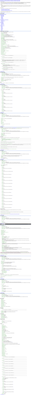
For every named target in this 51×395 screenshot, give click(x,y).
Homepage (2, 26)
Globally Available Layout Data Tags (3, 14)
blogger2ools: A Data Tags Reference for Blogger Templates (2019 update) (10, 0)
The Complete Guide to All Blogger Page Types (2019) (5, 9)
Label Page (2, 27)
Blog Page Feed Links (2, 24)
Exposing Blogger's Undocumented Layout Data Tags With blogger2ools (6, 10)
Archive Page (2, 28)
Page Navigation (2, 23)
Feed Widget (2, 17)
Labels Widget (2, 18)
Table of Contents (2, 223)
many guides (3, 8)
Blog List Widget (2, 20)
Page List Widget (2, 21)
